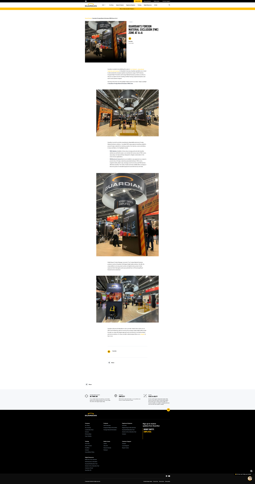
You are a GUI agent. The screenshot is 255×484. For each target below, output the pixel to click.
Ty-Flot (155, 5)
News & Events (88, 18)
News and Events (147, 1)
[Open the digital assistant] (250, 478)
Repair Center (125, 448)
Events (131, 21)
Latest (105, 443)
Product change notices (147, 481)
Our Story (111, 5)
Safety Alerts (138, 1)
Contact (124, 434)
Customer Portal (89, 468)
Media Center (156, 1)
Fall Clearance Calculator (91, 461)
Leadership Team (89, 429)
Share (112, 362)
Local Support (125, 445)
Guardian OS (88, 470)
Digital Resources (148, 5)
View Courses (88, 445)
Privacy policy (167, 481)
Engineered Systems (130, 5)
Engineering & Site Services (129, 427)
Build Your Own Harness (91, 459)
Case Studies (88, 436)
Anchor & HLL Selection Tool (129, 432)
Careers (87, 432)
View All (106, 445)
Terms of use (155, 481)
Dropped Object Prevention (110, 427)
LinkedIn (142, 334)
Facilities (87, 448)
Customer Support (166, 1)
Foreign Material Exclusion (110, 429)
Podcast (106, 450)
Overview (124, 425)
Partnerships (88, 434)
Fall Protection (107, 425)
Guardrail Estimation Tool (128, 429)
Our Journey (88, 427)
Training (139, 5)
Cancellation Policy (89, 452)
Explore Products (120, 5)
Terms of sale (161, 481)
